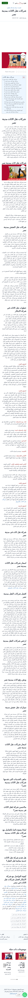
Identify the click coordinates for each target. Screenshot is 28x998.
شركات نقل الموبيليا (20, 908)
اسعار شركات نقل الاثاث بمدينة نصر (13, 88)
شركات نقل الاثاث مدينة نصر (10, 79)
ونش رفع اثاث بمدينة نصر (11, 93)
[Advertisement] (14, 36)
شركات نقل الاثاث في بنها (21, 965)
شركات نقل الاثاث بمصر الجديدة (5, 937)
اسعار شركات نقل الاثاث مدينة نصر (14, 97)
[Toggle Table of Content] (23, 77)
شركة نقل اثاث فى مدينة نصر (12, 86)
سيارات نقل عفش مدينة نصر (12, 95)
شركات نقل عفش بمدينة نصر (19, 923)
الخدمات (19, 7)
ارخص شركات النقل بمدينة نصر (12, 91)
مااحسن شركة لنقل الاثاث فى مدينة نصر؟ (15, 102)
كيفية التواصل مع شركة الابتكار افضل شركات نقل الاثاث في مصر (14, 111)
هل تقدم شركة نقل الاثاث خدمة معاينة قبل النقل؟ (14, 107)
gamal (21, 18)
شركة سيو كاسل (14, 993)
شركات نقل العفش (21, 910)
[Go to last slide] (23, 965)
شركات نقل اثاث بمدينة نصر (11, 81)
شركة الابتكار (14, 888)
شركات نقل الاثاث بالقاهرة (12, 7)
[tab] (15, 979)
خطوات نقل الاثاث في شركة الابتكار (13, 84)
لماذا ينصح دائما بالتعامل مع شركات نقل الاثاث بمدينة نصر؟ (14, 104)
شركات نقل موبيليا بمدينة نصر (19, 927)
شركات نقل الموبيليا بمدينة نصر (18, 920)
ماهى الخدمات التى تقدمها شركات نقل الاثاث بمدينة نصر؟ (14, 99)
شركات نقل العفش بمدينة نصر (12, 83)
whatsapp (5, 3)
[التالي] (4, 965)
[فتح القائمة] (13, 3)
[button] (24, 994)
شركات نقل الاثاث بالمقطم (15, 588)
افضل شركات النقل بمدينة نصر (12, 90)
